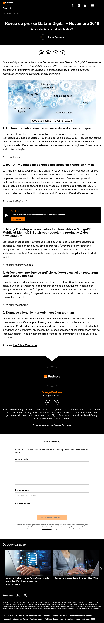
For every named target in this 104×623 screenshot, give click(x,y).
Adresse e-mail (23, 503)
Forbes (17, 156)
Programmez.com (23, 264)
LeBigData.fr (20, 201)
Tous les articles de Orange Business (52, 425)
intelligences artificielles (20, 281)
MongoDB (8, 241)
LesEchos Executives (25, 345)
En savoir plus (47, 529)
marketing (55, 318)
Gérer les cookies (72, 619)
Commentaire (22, 459)
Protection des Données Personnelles (76, 615)
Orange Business (52, 392)
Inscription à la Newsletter (30, 615)
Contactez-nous (10, 615)
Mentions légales (51, 615)
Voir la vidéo (17, 219)
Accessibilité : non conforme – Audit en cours (23, 619)
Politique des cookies (54, 619)
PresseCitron (20, 304)
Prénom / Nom (22, 490)
